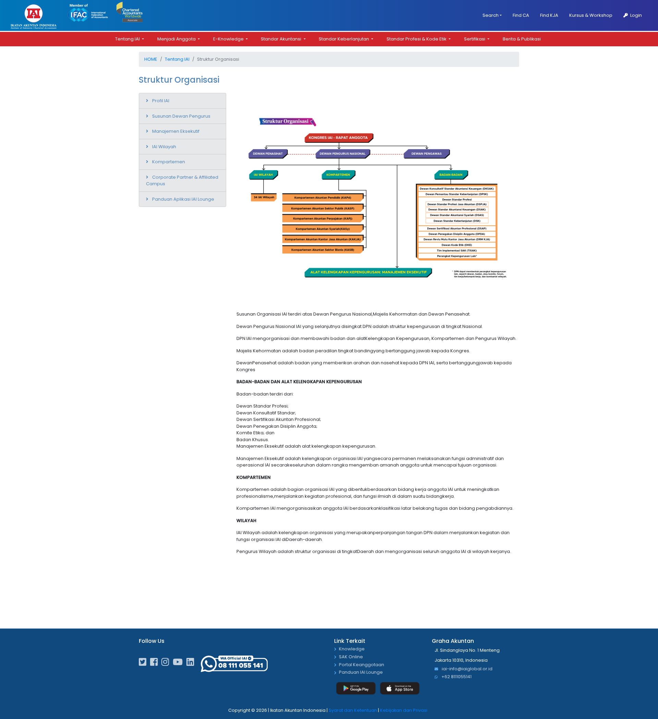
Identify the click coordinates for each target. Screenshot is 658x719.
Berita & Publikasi (522, 39)
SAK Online (351, 657)
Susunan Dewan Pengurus (181, 116)
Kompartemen (168, 161)
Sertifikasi (475, 39)
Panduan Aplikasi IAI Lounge (183, 199)
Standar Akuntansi (281, 39)
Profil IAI (160, 100)
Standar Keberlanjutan (344, 39)
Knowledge (352, 649)
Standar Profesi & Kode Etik (417, 39)
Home (150, 59)
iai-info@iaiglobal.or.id (466, 669)
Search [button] (491, 15)
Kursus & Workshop (590, 15)
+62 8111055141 (456, 677)
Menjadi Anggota (177, 39)
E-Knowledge (229, 39)
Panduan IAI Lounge (361, 672)
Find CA (521, 15)
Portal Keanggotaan (361, 665)
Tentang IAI (128, 39)
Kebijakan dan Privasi (403, 710)
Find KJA (549, 15)
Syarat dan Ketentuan (353, 710)
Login (635, 15)
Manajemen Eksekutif (175, 131)
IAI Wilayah (164, 146)
